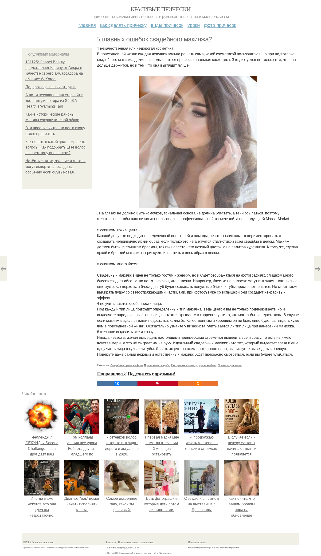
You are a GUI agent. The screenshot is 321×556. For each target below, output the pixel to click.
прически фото (207, 365)
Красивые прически (161, 9)
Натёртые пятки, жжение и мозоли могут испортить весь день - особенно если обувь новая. (55, 166)
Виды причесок (167, 24)
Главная (87, 24)
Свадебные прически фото (126, 365)
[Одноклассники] (198, 383)
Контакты (111, 542)
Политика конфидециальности (123, 547)
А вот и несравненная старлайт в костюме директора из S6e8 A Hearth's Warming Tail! (54, 100)
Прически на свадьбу (157, 365)
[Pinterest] (157, 383)
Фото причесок (220, 24)
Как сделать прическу (123, 24)
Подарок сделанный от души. (50, 87)
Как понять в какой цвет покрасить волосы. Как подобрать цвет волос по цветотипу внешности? (55, 147)
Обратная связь (197, 542)
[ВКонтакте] (117, 383)
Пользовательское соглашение (136, 542)
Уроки (194, 24)
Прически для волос (230, 365)
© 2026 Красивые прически (38, 542)
